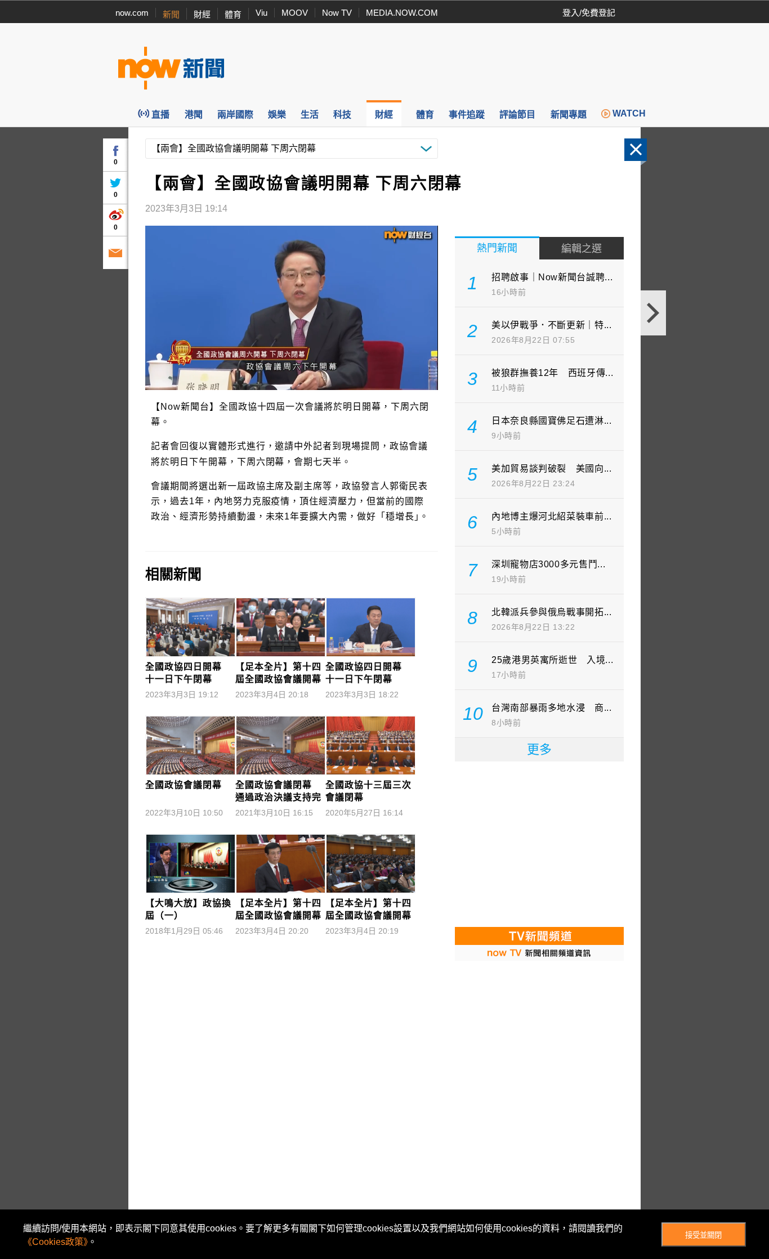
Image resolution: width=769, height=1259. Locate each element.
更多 (539, 749)
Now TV (337, 12)
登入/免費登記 (588, 12)
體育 (233, 14)
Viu (261, 12)
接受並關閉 (703, 1235)
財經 (202, 14)
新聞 (171, 14)
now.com (132, 12)
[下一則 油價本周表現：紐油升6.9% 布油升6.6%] (653, 312)
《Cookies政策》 (55, 1242)
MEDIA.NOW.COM (402, 12)
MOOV (294, 12)
